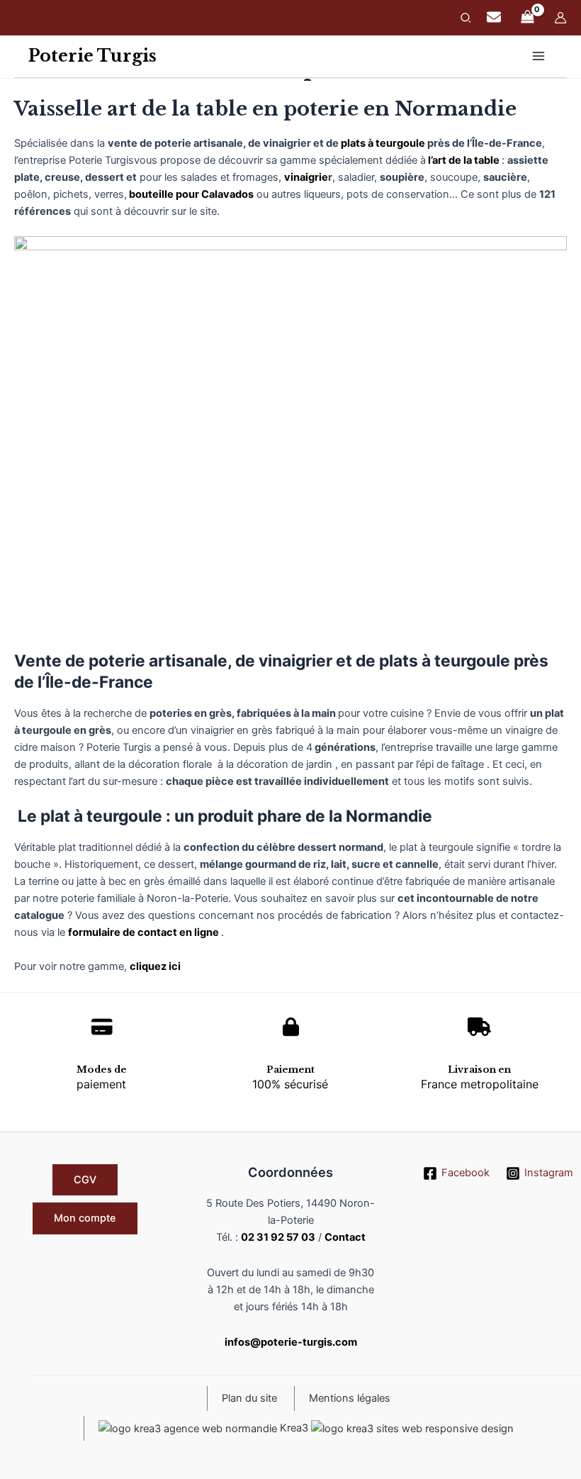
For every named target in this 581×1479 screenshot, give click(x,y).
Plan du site (249, 1398)
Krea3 (294, 1428)
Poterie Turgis (92, 55)
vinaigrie (306, 177)
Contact (345, 1237)
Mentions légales (349, 1398)
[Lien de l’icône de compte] (560, 17)
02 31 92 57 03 (278, 1237)
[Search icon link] (466, 19)
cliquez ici (155, 966)
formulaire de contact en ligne (144, 932)
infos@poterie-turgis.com (291, 1342)
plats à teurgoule (383, 143)
